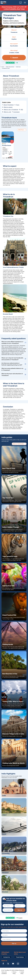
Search (15, 58)
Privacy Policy (14, 972)
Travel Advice (20, 957)
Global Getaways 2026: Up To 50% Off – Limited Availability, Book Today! (14, 8)
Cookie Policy (22, 972)
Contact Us (6, 957)
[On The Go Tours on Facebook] (3, 963)
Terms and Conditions (4, 972)
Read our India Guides (18, 443)
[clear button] (24, 32)
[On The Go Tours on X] (8, 963)
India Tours (21, 129)
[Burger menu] (25, 2)
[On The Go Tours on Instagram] (18, 963)
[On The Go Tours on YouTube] (13, 963)
